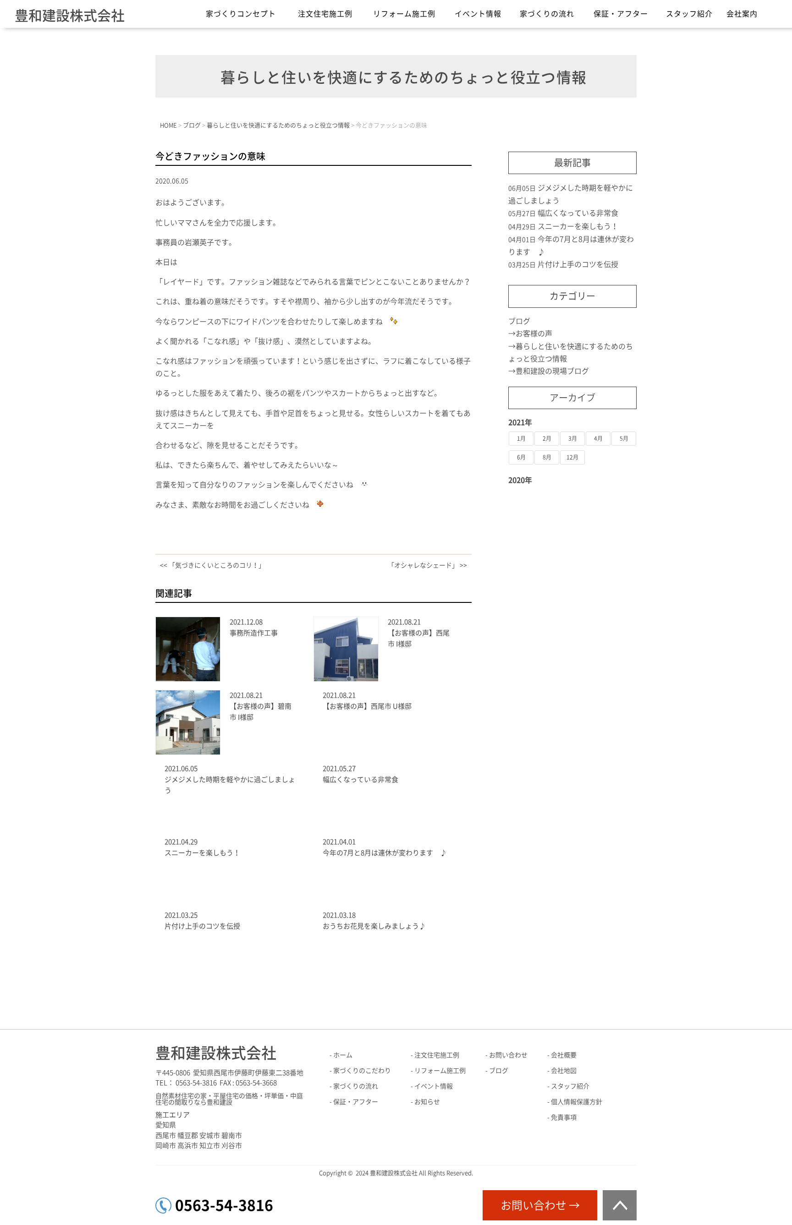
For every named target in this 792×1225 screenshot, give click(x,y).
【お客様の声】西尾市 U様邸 (367, 706)
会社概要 (564, 1055)
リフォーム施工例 (404, 13)
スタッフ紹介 (689, 13)
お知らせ (427, 1102)
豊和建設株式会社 (70, 15)
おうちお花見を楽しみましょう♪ (374, 926)
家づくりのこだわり (362, 1070)
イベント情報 (478, 13)
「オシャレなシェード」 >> (427, 565)
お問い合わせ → (540, 1205)
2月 (547, 438)
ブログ (519, 321)
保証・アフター (621, 13)
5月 (624, 438)
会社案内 (742, 13)
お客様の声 (534, 333)
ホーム (342, 1055)
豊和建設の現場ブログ (552, 371)
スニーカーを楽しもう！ (202, 852)
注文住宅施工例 (325, 13)
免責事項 (564, 1117)
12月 (572, 457)
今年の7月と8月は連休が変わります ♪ (385, 852)
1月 (521, 438)
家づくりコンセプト (241, 13)
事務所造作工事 (254, 632)
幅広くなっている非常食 (360, 779)
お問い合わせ (508, 1055)
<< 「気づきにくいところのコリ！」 (212, 565)
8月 (547, 457)
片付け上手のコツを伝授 (206, 926)
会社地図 (564, 1070)
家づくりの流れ (547, 13)
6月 (521, 457)
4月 (598, 438)
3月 (572, 438)
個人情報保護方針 (576, 1102)
